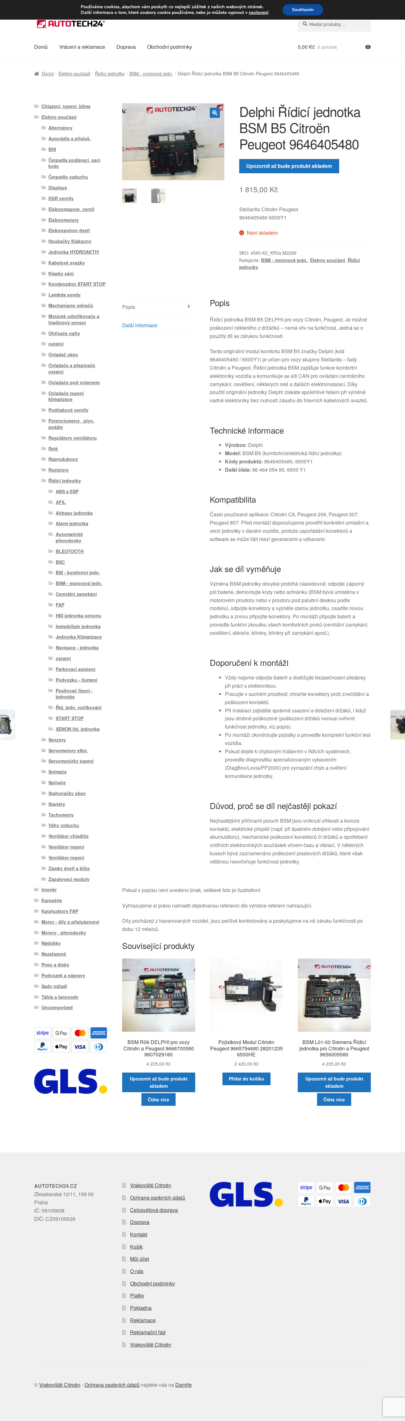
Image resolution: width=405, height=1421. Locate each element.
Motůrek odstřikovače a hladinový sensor (73, 319)
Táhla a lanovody (59, 997)
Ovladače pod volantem (74, 382)
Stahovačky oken (67, 793)
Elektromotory (63, 220)
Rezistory (58, 470)
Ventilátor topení (66, 847)
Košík (136, 1246)
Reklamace (143, 1320)
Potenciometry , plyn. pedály (71, 423)
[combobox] (334, 24)
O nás (136, 1271)
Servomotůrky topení (71, 761)
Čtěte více (158, 1099)
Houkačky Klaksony (69, 241)
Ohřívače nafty (64, 333)
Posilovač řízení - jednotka (74, 693)
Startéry (56, 804)
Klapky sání (61, 273)
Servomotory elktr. (68, 750)
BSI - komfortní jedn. (78, 572)
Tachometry (61, 815)
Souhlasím (303, 10)
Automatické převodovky (69, 537)
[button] (215, 113)
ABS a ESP (67, 491)
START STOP (70, 718)
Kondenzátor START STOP (76, 284)
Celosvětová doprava (154, 1210)
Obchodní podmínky (169, 46)
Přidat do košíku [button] (246, 1078)
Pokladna (141, 1307)
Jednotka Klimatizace (79, 637)
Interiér (49, 889)
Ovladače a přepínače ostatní (71, 368)
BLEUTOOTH (70, 551)
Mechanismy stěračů (70, 305)
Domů (41, 46)
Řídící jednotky (110, 73)
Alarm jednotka (72, 523)
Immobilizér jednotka (78, 626)
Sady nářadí (54, 986)
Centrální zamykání (76, 594)
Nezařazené (53, 954)
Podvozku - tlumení (76, 680)
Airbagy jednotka (74, 513)
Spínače (57, 782)
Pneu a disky (55, 964)
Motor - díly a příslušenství (70, 922)
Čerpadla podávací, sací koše (74, 163)
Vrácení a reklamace (82, 46)
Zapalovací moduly (69, 879)
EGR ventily (61, 198)
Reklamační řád (147, 1332)
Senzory (57, 739)
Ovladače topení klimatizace (66, 396)
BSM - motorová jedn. (151, 73)
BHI (52, 149)
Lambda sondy (64, 294)
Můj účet (139, 1258)
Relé (53, 448)
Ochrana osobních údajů (157, 1197)
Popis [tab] (128, 306)
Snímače (57, 771)
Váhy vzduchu (63, 825)
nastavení (258, 13)
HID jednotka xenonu (78, 615)
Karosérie (51, 900)
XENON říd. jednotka (78, 729)
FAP (60, 605)
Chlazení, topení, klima (65, 106)
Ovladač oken (63, 354)
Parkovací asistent (76, 669)
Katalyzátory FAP (59, 911)
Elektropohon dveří (69, 230)
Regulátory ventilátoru (72, 438)
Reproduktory (63, 459)
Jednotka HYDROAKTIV (73, 252)
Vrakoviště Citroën (150, 1185)
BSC (60, 562)
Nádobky (51, 943)
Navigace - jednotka (77, 647)
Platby (137, 1295)
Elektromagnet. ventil (71, 209)
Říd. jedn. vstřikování (79, 707)
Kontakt (138, 1234)
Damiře (183, 1384)
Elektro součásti (74, 73)
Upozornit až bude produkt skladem (289, 165)
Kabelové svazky (66, 262)
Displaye (57, 187)
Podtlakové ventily (68, 410)
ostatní (56, 344)
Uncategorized (57, 1007)
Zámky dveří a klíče (69, 868)
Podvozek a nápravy (63, 975)
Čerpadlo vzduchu (68, 177)
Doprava (126, 46)
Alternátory (60, 127)
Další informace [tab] (139, 325)
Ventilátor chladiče (68, 836)
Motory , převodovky (63, 932)
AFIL (61, 502)
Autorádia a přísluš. (69, 138)
